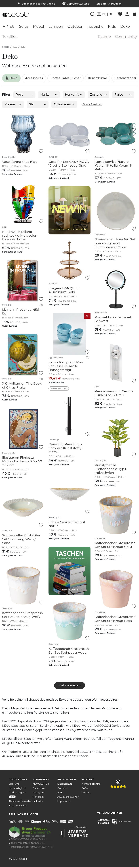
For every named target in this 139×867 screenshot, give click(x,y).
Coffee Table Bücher (65, 78)
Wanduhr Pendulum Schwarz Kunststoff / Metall (65, 448)
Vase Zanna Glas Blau (19, 161)
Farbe (119, 94)
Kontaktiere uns (91, 783)
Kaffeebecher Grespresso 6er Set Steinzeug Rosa (115, 618)
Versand (86, 792)
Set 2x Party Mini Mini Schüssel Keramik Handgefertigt (66, 366)
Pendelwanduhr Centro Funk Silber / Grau (114, 393)
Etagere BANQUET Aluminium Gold (64, 290)
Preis (19, 94)
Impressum (63, 801)
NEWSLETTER (41, 783)
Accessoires (34, 78)
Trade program (17, 794)
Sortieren (64, 104)
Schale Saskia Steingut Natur (67, 524)
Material (10, 104)
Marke (45, 94)
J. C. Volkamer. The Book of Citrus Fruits (22, 385)
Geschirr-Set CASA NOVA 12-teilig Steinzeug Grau (69, 163)
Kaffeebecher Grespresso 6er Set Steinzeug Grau (115, 545)
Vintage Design (62, 751)
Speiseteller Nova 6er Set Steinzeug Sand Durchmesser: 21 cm (115, 243)
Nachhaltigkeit (17, 788)
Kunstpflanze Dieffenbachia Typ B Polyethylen (111, 469)
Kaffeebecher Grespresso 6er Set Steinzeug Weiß (22, 615)
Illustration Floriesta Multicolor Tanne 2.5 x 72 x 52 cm (22, 461)
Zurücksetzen (92, 104)
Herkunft (72, 94)
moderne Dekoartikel (23, 751)
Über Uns (14, 783)
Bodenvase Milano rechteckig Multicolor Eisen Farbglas (19, 235)
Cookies (62, 788)
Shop (15, 47)
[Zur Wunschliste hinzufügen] (41, 151)
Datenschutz (64, 783)
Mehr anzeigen (70, 685)
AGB (60, 792)
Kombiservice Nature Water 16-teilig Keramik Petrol (113, 165)
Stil (31, 104)
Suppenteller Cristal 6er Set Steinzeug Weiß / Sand (21, 539)
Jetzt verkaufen (18, 805)
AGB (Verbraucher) (68, 796)
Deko (23, 47)
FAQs (85, 788)
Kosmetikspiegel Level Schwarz (113, 319)
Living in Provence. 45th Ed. (21, 311)
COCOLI (5, 47)
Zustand (96, 94)
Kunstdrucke (97, 78)
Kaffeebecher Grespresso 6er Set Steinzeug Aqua (69, 650)
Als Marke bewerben (21, 801)
